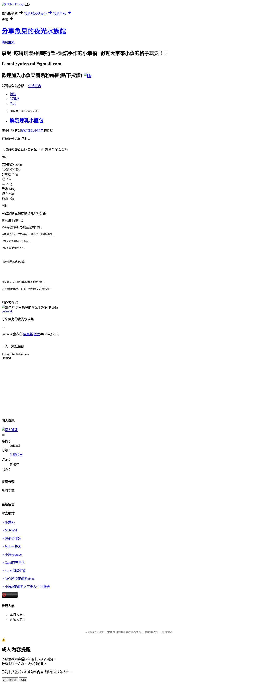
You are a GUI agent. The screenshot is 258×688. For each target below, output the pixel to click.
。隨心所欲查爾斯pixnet (18, 578)
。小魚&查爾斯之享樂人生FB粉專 (26, 586)
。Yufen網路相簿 (13, 570)
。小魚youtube (12, 554)
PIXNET (98, 632)
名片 (13, 103)
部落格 (14, 99)
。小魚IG (8, 522)
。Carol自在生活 (13, 562)
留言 (37, 334)
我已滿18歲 (10, 680)
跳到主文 (8, 42)
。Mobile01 (9, 530)
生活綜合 (34, 86)
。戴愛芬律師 (11, 538)
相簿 (13, 94)
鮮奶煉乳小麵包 (27, 120)
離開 (23, 680)
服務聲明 (167, 632)
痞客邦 (28, 334)
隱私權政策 (151, 632)
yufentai (7, 311)
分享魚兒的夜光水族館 (34, 31)
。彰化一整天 (11, 546)
